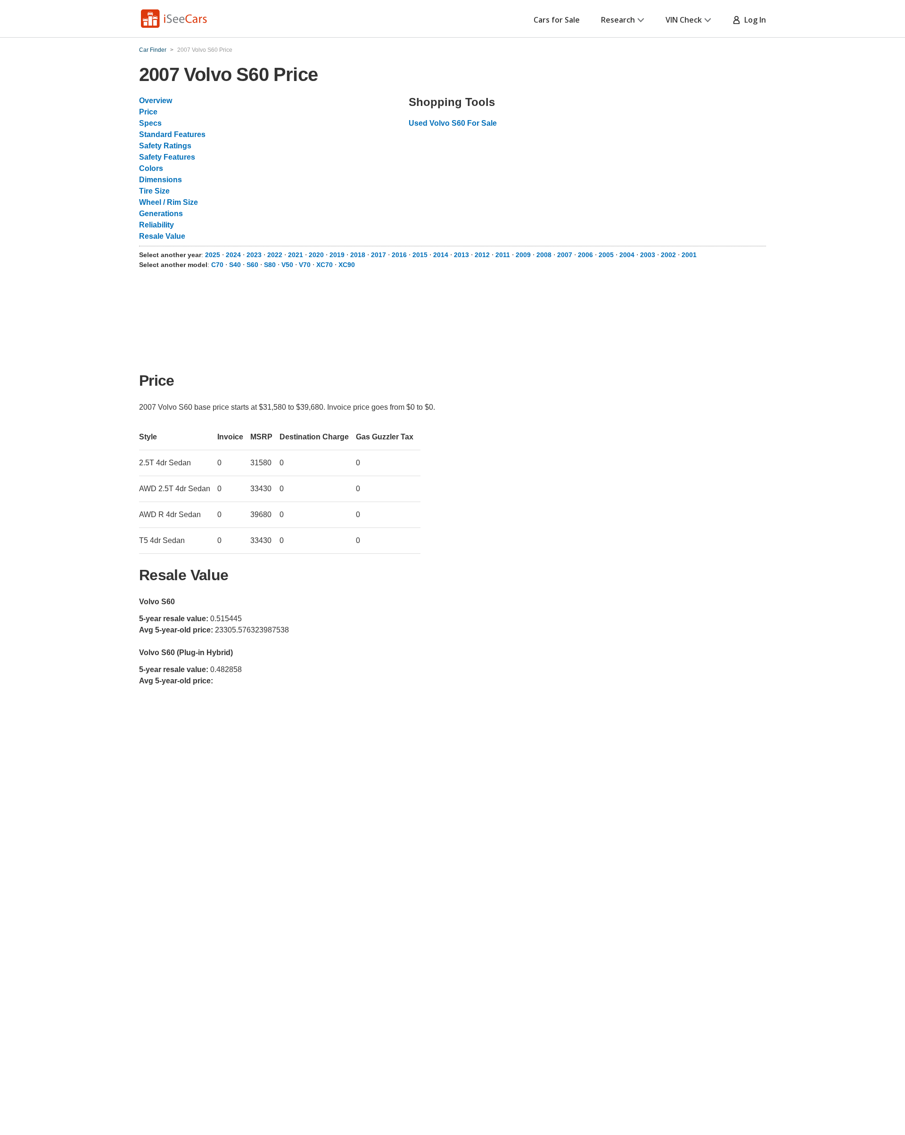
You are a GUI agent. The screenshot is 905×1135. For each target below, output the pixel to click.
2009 (523, 255)
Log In (753, 20)
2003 (647, 255)
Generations (161, 214)
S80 (270, 264)
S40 (235, 264)
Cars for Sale (557, 20)
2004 (626, 255)
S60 (252, 264)
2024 (233, 255)
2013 (461, 255)
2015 (420, 255)
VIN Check (684, 20)
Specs (150, 123)
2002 (668, 255)
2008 (543, 255)
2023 (254, 255)
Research (618, 20)
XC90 (346, 264)
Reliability (156, 225)
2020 (316, 255)
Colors (151, 168)
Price (148, 112)
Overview (155, 101)
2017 (378, 255)
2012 (482, 255)
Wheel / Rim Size (168, 202)
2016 (399, 255)
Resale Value (162, 236)
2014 (440, 255)
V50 (287, 264)
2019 (337, 255)
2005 (606, 255)
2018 (357, 255)
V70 (305, 264)
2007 (564, 255)
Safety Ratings (165, 146)
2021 (295, 255)
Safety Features (167, 157)
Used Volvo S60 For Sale (453, 123)
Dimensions (160, 180)
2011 (502, 255)
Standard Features (172, 134)
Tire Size (154, 191)
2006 (585, 255)
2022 (274, 255)
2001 (689, 255)
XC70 (324, 264)
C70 (217, 264)
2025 (212, 255)
